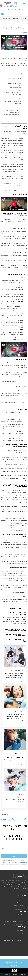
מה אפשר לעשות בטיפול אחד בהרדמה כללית (11, 115)
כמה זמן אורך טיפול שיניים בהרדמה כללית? (12, 107)
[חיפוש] (2, 14)
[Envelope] (9, 10)
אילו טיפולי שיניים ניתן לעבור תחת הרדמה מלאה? (13, 84)
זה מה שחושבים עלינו (17, 81)
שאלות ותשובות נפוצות (16, 103)
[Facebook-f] (12, 10)
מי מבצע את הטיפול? (17, 90)
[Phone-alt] (5, 10)
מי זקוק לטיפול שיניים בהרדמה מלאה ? (13, 78)
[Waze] (16, 10)
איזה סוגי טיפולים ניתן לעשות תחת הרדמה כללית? (12, 97)
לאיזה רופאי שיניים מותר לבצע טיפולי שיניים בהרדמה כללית (11, 111)
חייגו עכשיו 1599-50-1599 (14, 827)
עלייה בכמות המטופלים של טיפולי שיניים (13, 101)
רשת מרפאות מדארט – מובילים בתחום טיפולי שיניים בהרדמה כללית (12, 93)
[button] (24, 4)
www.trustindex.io (23, 32)
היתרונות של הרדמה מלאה (15, 87)
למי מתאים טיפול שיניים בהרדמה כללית (11, 119)
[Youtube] (19, 10)
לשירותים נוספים (6, 814)
